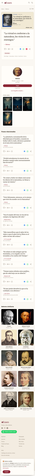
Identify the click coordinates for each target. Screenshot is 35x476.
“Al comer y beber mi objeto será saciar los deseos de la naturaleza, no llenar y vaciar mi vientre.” (16, 180)
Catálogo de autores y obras (8, 453)
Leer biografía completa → (17, 91)
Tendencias (21, 444)
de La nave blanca (6, 240)
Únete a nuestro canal (10, 432)
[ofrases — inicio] (8, 2)
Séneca (7, 9)
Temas (2, 441)
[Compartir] (29, 49)
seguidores (17, 88)
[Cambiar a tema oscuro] (32, 2)
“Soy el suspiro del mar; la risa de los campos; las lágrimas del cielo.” (16, 216)
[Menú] (2, 2)
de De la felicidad (6, 186)
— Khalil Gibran (7, 220)
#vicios (25, 56)
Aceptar (6, 472)
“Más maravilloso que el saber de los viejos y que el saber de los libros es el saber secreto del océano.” (16, 234)
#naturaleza (11, 56)
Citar (32, 9)
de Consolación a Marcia (8, 166)
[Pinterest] (7, 428)
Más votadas (22, 439)
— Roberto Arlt (6, 276)
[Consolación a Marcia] (17, 104)
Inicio (2, 9)
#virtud (16, 56)
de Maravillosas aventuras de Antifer (10, 295)
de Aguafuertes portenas (8, 277)
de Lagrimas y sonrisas (7, 221)
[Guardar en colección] (12, 49)
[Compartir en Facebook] (20, 49)
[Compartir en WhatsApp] (23, 49)
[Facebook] (2, 428)
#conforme (20, 56)
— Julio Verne (6, 293)
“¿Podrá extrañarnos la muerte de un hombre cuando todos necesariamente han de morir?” (16, 160)
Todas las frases (5, 444)
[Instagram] (5, 428)
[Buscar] (29, 2)
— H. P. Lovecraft (7, 239)
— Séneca (7, 44)
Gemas (20, 446)
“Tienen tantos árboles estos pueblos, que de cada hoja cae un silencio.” (16, 272)
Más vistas (21, 441)
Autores (3, 439)
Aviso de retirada (5, 455)
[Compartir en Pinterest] (26, 49)
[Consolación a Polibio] (27, 104)
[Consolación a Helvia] (7, 104)
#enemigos (6, 56)
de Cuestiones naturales (8, 147)
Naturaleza (7, 53)
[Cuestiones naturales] (7, 119)
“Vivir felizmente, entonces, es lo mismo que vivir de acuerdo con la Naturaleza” (17, 198)
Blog (2, 446)
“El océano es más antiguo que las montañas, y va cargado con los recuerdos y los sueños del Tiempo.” (15, 254)
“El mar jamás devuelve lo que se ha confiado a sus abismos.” (15, 290)
